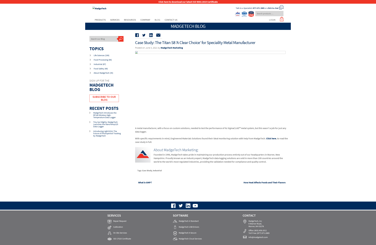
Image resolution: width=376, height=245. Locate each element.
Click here (271, 138)
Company (145, 19)
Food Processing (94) (103, 59)
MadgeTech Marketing (172, 47)
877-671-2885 (259, 8)
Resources (130, 19)
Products (100, 19)
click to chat (272, 8)
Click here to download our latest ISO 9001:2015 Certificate (188, 1)
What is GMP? (145, 182)
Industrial (157, 170)
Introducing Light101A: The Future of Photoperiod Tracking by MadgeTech (107, 133)
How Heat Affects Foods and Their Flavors (265, 182)
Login (272, 19)
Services (115, 19)
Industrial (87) (100, 64)
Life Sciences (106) (101, 55)
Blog (157, 19)
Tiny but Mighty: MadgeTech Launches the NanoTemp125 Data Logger (105, 124)
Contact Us (171, 19)
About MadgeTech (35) (103, 73)
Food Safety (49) (101, 68)
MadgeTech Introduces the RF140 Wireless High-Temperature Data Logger (104, 115)
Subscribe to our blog (104, 98)
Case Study (147, 170)
